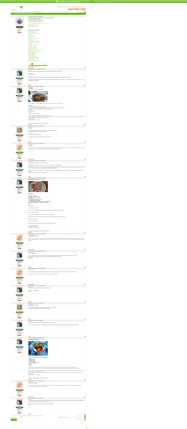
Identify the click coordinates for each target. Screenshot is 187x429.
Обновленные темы (60, 6)
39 (45, 268)
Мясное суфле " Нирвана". (32, 47)
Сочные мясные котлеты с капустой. (34, 51)
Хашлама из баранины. (32, 32)
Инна (19, 16)
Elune (18, 10)
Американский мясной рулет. (33, 46)
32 (44, 86)
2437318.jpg (35, 374)
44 (43, 380)
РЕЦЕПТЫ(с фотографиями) (26, 11)
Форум (20, 11)
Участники (73, 6)
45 (44, 398)
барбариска (19, 69)
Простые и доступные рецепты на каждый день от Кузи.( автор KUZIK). (38, 23)
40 (45, 285)
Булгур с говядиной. (31, 31)
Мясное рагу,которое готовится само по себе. (35, 49)
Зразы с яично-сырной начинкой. (33, 50)
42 (43, 320)
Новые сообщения (67, 6)
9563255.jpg (35, 119)
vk (86, 427)
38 (45, 251)
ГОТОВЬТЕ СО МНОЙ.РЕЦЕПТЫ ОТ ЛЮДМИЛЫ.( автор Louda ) (36, 22)
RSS (84, 6)
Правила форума (78, 6)
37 (45, 233)
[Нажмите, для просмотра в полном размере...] (38, 96)
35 (45, 160)
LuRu (20, 10)
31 (45, 69)
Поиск (82, 6)
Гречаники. (30, 45)
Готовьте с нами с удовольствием (69, 1)
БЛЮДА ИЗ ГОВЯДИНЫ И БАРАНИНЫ (37, 11)
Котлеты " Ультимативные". (32, 48)
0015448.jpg (35, 227)
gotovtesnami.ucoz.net (14, 11)
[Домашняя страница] (32, 67)
